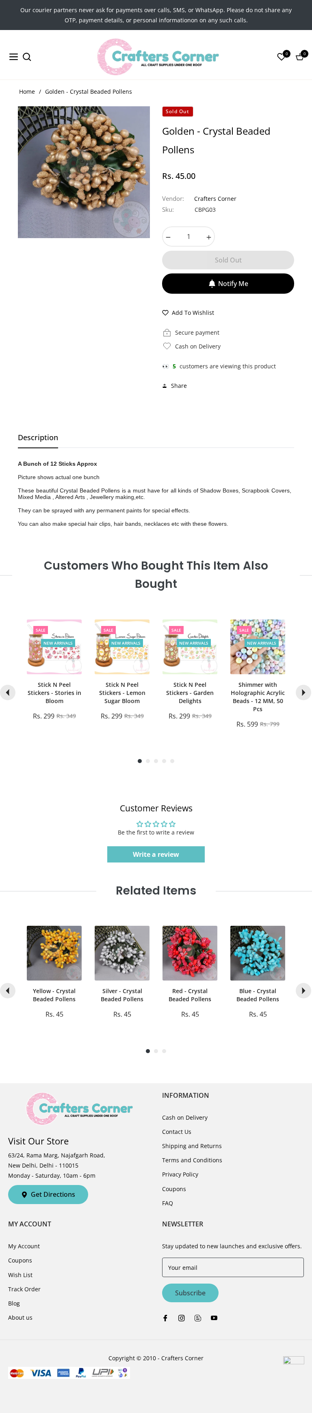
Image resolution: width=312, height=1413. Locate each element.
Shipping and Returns (192, 1146)
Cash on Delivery (185, 1117)
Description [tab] (38, 437)
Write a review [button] (156, 854)
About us (20, 1317)
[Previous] (7, 692)
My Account (24, 1246)
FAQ (167, 1203)
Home (27, 91)
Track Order (24, 1289)
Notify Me (233, 283)
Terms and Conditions (192, 1160)
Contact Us (176, 1132)
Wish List (20, 1275)
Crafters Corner (215, 198)
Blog (14, 1303)
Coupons (174, 1189)
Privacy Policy (180, 1174)
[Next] (303, 692)
